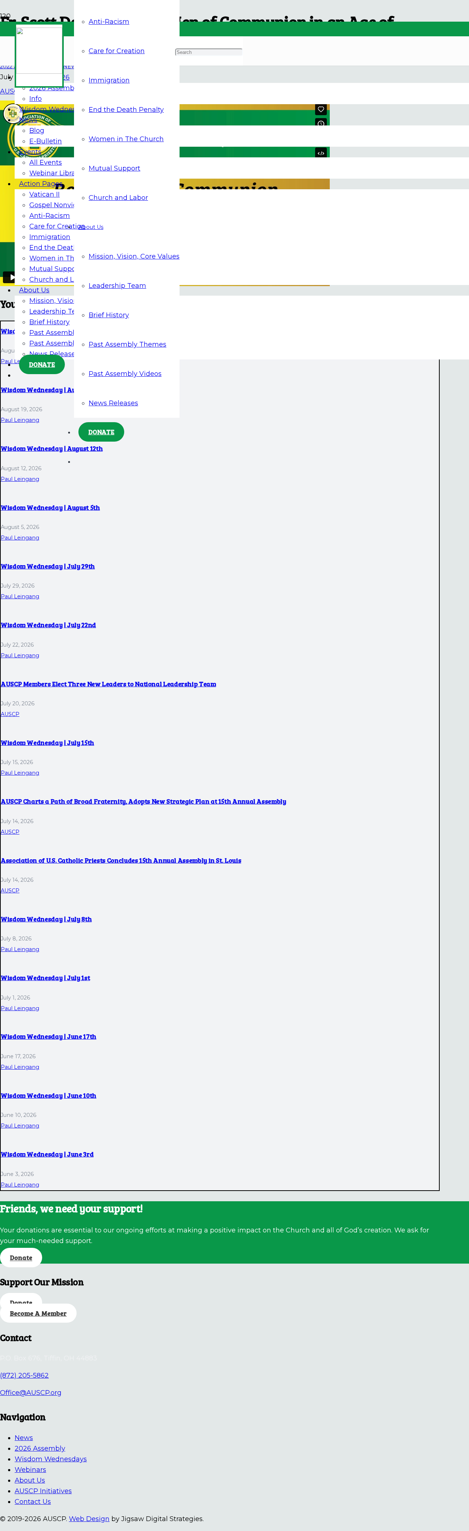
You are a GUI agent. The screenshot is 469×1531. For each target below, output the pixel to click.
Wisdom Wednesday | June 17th (48, 1036)
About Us (30, 1480)
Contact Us (33, 1502)
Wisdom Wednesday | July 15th (47, 742)
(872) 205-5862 (24, 1375)
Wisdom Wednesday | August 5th (50, 507)
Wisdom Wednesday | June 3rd (47, 1154)
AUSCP (10, 714)
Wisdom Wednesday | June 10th (48, 1095)
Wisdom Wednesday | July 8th (46, 918)
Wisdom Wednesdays (51, 1459)
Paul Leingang (20, 420)
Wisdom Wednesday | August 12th (52, 448)
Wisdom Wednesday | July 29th (48, 566)
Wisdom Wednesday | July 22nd (48, 624)
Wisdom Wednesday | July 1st (45, 977)
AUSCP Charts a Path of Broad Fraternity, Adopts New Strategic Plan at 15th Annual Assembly (143, 801)
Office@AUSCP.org (31, 1393)
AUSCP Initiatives (43, 1491)
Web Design (89, 1519)
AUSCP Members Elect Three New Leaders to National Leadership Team (108, 683)
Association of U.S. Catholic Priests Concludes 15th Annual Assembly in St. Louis (121, 860)
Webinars (30, 1470)
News (24, 1438)
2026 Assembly (40, 1448)
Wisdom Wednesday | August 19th (52, 389)
